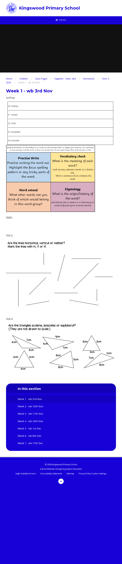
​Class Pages (41, 78)
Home (9, 78)
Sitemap (70, 473)
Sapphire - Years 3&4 (65, 78)
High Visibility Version (26, 473)
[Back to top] (61, 481)
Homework (88, 78)
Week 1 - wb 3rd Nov (29, 82)
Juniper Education (73, 468)
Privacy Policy (85, 473)
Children (24, 78)
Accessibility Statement (51, 473)
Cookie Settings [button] (99, 473)
